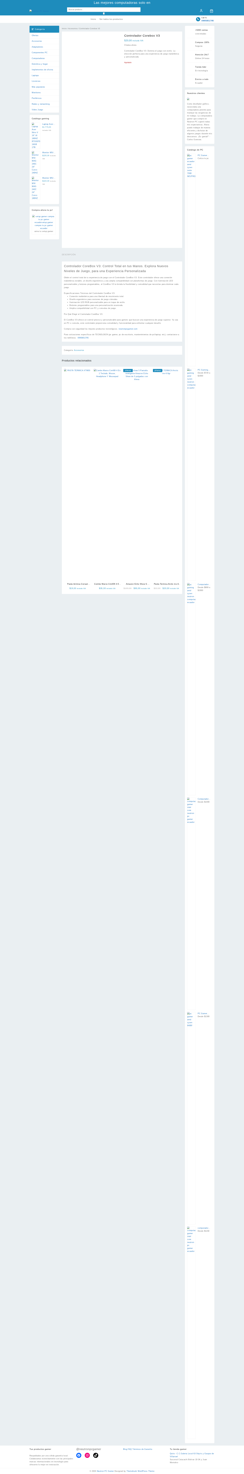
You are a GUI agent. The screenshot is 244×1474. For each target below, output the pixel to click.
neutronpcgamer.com (128, 329)
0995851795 (207, 21)
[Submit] (103, 13)
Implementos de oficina (42, 70)
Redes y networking (41, 104)
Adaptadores (37, 47)
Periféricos (37, 98)
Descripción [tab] (69, 255)
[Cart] (211, 11)
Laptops (35, 75)
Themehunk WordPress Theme (140, 1471)
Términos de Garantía (142, 1449)
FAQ (130, 1449)
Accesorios (37, 41)
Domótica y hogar (40, 64)
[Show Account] (201, 11)
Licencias (36, 81)
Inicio (64, 29)
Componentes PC (40, 52)
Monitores (36, 92)
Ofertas (35, 35)
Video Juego (37, 110)
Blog (125, 1449)
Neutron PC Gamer (105, 1471)
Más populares (38, 87)
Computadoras (38, 58)
